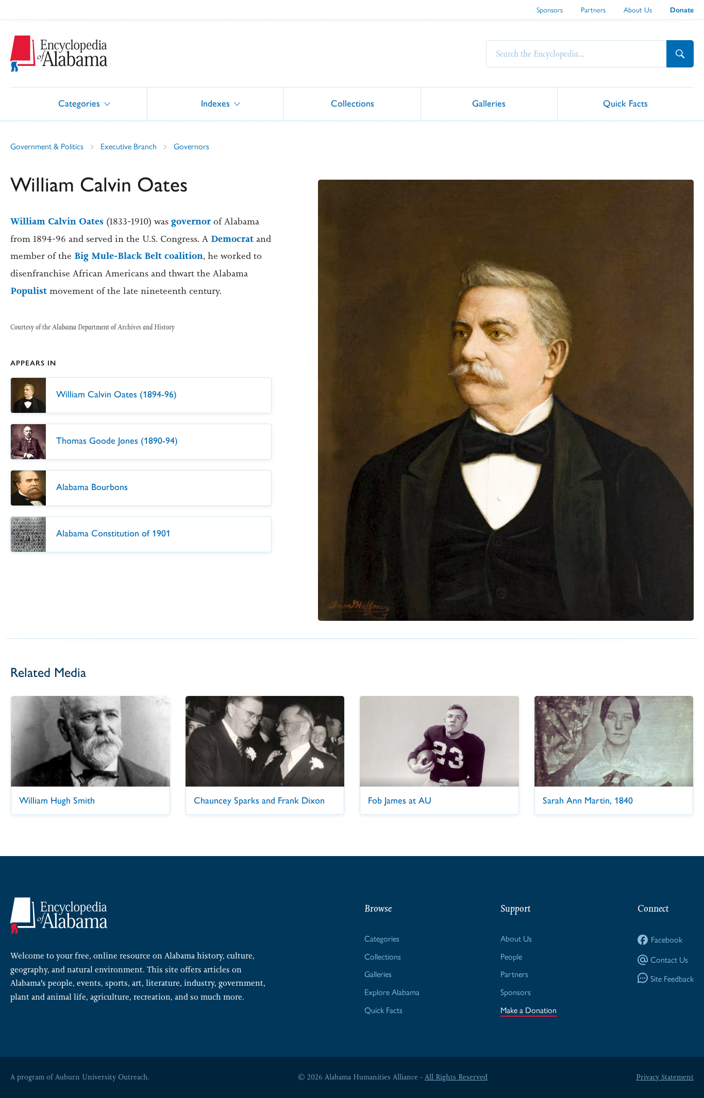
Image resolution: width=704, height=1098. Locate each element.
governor (191, 221)
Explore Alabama (392, 992)
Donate (682, 10)
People (511, 956)
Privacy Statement (665, 1077)
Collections (352, 103)
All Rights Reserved (456, 1077)
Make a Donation (528, 1010)
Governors (191, 146)
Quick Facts (625, 103)
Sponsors (550, 9)
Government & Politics (46, 146)
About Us (638, 9)
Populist (28, 291)
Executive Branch (128, 146)
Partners (593, 9)
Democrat (232, 239)
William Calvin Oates (57, 221)
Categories (79, 103)
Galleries (489, 103)
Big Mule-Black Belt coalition (138, 256)
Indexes (215, 103)
